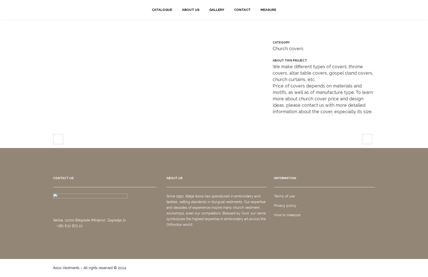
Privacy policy (285, 206)
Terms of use (284, 196)
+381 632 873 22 (69, 226)
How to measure (287, 215)
